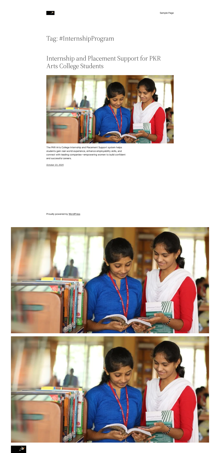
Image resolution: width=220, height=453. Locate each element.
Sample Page (167, 13)
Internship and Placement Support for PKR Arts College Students (103, 62)
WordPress (74, 214)
